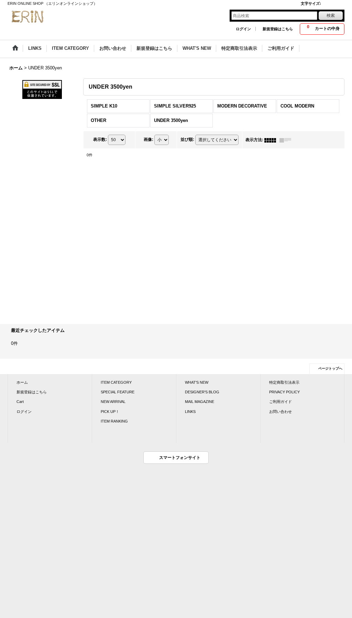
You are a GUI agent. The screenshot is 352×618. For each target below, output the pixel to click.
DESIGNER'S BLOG (202, 392)
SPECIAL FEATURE (117, 392)
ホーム (22, 382)
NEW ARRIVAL (113, 402)
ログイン (243, 29)
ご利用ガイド (280, 402)
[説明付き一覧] (287, 139)
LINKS (190, 411)
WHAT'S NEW (196, 382)
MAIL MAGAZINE (199, 402)
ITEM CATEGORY (116, 382)
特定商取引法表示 (284, 382)
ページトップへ (330, 368)
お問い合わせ (280, 411)
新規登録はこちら (278, 29)
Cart (20, 402)
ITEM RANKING (114, 421)
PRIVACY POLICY (284, 392)
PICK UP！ (110, 411)
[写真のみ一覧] (271, 139)
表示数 (100, 139)
